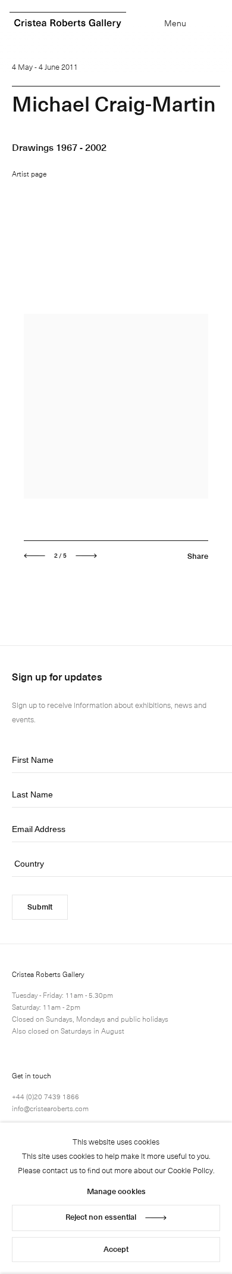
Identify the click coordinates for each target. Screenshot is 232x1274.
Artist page (29, 173)
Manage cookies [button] (116, 1190)
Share (197, 555)
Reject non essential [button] (100, 1216)
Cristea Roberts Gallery (67, 23)
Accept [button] (116, 1248)
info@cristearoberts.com (50, 1108)
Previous (34, 556)
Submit (39, 906)
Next (86, 556)
